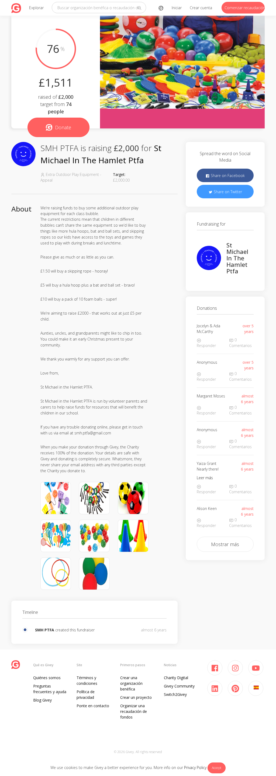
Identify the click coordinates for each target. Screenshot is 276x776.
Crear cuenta (201, 7)
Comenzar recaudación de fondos (245, 7)
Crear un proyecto (136, 697)
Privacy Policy (195, 767)
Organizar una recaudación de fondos (133, 711)
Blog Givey (42, 700)
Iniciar (177, 7)
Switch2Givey (175, 694)
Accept (216, 767)
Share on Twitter (227, 191)
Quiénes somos (47, 677)
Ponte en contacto (93, 705)
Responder (206, 345)
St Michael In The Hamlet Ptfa (237, 258)
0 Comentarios (240, 342)
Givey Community (179, 686)
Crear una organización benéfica (131, 683)
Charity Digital (176, 677)
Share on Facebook (227, 175)
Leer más (205, 477)
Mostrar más (225, 544)
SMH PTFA (44, 629)
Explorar (36, 7)
